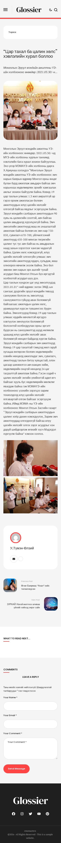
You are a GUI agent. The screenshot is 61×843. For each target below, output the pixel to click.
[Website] (20, 558)
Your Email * (10, 715)
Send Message (16, 768)
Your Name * (10, 697)
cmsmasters (30, 830)
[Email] (13, 559)
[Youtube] (39, 813)
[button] (5, 10)
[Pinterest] (47, 813)
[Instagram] (22, 813)
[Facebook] (13, 813)
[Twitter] (30, 813)
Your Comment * (12, 733)
